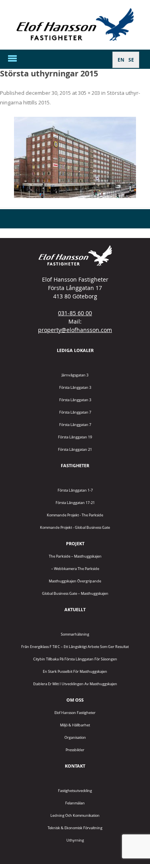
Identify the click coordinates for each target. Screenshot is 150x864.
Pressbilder (75, 749)
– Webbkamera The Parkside (75, 568)
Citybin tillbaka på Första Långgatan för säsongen (75, 659)
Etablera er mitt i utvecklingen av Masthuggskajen (75, 683)
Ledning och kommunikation (75, 815)
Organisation (75, 737)
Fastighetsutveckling (75, 790)
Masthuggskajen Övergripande (75, 581)
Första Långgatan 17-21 (75, 502)
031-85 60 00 (75, 313)
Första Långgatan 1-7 (75, 490)
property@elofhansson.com (75, 330)
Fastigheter (75, 465)
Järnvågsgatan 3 (75, 375)
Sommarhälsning (75, 634)
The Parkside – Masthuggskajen (75, 556)
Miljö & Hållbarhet (75, 725)
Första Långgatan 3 (75, 387)
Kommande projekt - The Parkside (75, 515)
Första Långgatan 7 (75, 412)
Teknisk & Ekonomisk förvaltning (75, 827)
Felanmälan (75, 803)
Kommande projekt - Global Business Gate (75, 527)
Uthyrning (75, 840)
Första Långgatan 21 (75, 449)
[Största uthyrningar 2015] (75, 157)
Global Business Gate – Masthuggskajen (75, 593)
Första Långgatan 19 (75, 437)
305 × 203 (89, 92)
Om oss (75, 700)
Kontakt (75, 766)
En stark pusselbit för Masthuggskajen (75, 671)
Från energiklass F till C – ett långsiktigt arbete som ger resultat (75, 646)
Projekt (75, 543)
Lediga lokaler (75, 350)
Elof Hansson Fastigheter (75, 712)
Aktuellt (75, 609)
